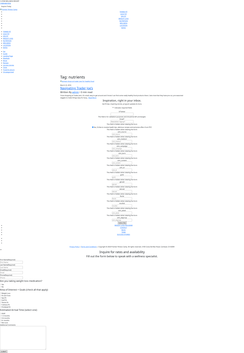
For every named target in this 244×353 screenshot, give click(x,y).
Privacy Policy (74, 247)
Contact (123, 228)
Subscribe (122, 223)
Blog (124, 230)
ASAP (3, 313)
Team (124, 232)
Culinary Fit (6, 305)
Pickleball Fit (6, 307)
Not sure (5, 323)
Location (123, 26)
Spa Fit (123, 16)
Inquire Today (6, 6)
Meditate (6, 58)
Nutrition (123, 21)
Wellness (123, 23)
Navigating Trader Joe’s (76, 88)
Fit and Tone (6, 296)
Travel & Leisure (8, 70)
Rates (123, 28)
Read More (92, 98)
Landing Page (8, 56)
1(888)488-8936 (5, 3)
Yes (3, 284)
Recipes (6, 63)
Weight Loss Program (124, 225)
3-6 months (6, 318)
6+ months (5, 320)
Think (5, 67)
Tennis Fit (123, 12)
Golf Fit (123, 14)
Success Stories (123, 234)
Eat (4, 51)
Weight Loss (124, 19)
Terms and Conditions (89, 247)
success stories (8, 65)
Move (5, 61)
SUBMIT (3, 352)
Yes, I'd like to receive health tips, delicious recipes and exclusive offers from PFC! (123, 127)
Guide (5, 54)
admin (75, 92)
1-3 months (6, 316)
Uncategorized (8, 72)
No (3, 287)
